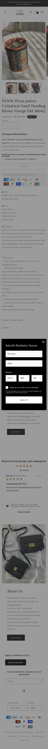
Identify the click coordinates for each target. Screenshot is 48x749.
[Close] (43, 342)
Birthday (9, 372)
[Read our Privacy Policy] (40, 391)
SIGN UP (24, 400)
